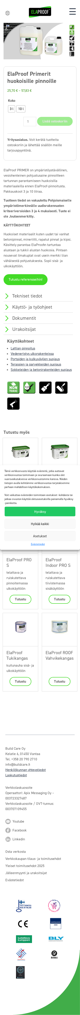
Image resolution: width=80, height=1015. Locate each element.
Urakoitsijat (24, 329)
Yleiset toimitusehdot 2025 (24, 865)
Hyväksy (40, 511)
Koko (11, 100)
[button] (72, 11)
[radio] (11, 109)
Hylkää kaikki (40, 523)
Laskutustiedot (16, 775)
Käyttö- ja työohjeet (32, 307)
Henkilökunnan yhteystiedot (25, 769)
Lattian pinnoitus (23, 348)
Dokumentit (24, 318)
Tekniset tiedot (27, 296)
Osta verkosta (15, 851)
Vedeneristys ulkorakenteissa (32, 353)
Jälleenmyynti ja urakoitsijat (26, 873)
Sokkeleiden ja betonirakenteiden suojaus (41, 369)
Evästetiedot (38, 544)
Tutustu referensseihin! (25, 279)
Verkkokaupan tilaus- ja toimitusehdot (33, 858)
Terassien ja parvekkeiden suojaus (36, 364)
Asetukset (40, 536)
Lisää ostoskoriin (54, 121)
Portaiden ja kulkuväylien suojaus (35, 359)
